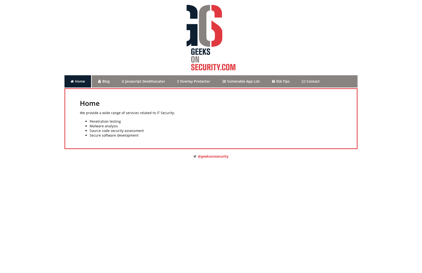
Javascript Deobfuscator (145, 81)
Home (80, 81)
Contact (313, 81)
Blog (106, 81)
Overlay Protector (195, 81)
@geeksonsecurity (213, 156)
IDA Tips (283, 81)
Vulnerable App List (243, 81)
